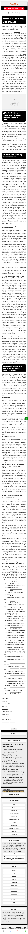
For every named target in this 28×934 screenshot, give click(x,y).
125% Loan (12, 601)
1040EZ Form (13, 613)
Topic (12, 831)
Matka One (5, 698)
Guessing (14, 882)
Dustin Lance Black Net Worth (17, 675)
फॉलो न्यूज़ (17, 933)
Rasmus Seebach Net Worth (17, 644)
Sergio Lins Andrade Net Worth (17, 653)
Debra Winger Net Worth (16, 585)
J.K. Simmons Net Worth (10, 762)
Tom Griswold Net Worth (16, 625)
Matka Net (4, 706)
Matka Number (6, 701)
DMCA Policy (14, 903)
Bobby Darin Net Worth (16, 635)
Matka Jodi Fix (5, 714)
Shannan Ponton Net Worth (17, 632)
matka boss (17, 32)
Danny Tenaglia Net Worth (17, 659)
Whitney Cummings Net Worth (18, 668)
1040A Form (13, 615)
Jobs (13, 822)
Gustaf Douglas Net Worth (16, 656)
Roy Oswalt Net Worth (15, 649)
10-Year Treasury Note (15, 692)
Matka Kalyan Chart (7, 711)
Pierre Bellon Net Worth (16, 683)
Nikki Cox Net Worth (15, 647)
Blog (13, 807)
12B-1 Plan (12, 587)
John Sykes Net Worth (15, 618)
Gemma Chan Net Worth (16, 681)
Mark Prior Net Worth (15, 671)
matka (3, 51)
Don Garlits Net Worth (15, 623)
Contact (14, 897)
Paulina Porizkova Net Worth (17, 597)
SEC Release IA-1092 (15, 609)
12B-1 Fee (12, 596)
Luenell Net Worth (14, 629)
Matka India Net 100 (7, 719)
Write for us (14, 885)
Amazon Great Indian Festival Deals (14, 8)
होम (3, 933)
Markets (13, 825)
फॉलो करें (10, 933)
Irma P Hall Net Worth (15, 642)
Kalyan (14, 879)
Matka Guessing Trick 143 (8, 722)
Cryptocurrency (13, 813)
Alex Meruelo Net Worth (16, 627)
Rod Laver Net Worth (15, 603)
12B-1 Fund (12, 591)
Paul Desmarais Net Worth (16, 620)
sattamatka (5, 77)
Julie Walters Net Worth (16, 673)
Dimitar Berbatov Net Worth (17, 678)
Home (14, 728)
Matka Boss (10, 928)
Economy (13, 816)
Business (13, 810)
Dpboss (19, 125)
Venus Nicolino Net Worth (16, 616)
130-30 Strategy (14, 583)
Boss (14, 873)
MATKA (16, 926)
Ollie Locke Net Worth (15, 608)
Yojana (13, 834)
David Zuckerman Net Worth (17, 687)
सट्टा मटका (9, 223)
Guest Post (14, 891)
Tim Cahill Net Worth (15, 685)
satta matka (13, 37)
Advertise (14, 894)
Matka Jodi (5, 717)
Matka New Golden (6, 704)
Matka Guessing (19, 928)
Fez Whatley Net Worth (16, 651)
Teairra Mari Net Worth (16, 589)
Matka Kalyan (18, 927)
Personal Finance (13, 828)
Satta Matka (13, 571)
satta (16, 41)
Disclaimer (14, 900)
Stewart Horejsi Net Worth (16, 641)
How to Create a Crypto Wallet (12, 777)
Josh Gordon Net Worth (16, 630)
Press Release (14, 888)
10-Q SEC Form (14, 694)
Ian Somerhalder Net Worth (17, 637)
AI (13, 804)
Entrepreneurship (13, 819)
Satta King (23, 167)
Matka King (5, 709)
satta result (18, 59)
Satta (25, 928)
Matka (22, 528)
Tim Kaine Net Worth (15, 690)
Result (14, 876)
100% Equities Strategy (15, 666)
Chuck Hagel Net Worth (16, 611)
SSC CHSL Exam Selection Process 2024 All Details (13, 745)
